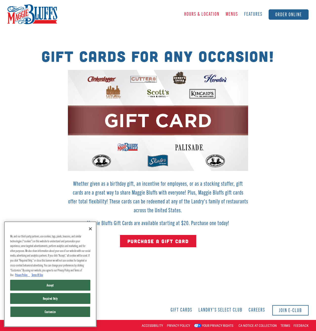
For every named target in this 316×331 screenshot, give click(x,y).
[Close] (90, 228)
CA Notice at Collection (257, 326)
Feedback (301, 326)
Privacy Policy (178, 326)
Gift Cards (181, 309)
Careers (257, 309)
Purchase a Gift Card (158, 241)
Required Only (50, 298)
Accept (50, 285)
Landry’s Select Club (220, 309)
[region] (50, 274)
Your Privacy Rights (217, 326)
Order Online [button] (288, 14)
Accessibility (152, 326)
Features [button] (253, 14)
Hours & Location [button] (201, 14)
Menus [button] (232, 14)
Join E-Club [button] (290, 310)
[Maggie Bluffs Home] (32, 14)
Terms (285, 326)
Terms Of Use (37, 275)
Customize (50, 312)
